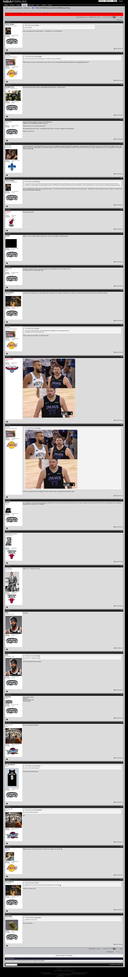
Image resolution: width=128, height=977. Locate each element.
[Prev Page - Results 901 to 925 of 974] (101, 17)
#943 (122, 652)
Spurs (18, 5)
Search (44, 5)
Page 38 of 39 (92, 17)
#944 (122, 694)
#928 (122, 84)
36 (110, 17)
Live (38, 5)
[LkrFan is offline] (9, 856)
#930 (122, 143)
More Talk (31, 5)
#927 (122, 53)
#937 (122, 356)
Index (6, 8)
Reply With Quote (119, 48)
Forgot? (121, 1)
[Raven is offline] (8, 509)
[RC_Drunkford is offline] (12, 778)
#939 (122, 500)
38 (114, 17)
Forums (12, 5)
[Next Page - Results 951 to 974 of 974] (118, 17)
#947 (122, 806)
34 (106, 17)
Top (122, 951)
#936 (122, 325)
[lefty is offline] (13, 625)
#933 (122, 233)
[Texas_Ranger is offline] (8, 30)
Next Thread (69, 955)
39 (116, 17)
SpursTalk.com (113, 964)
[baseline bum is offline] (13, 95)
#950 (122, 914)
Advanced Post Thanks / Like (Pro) (56, 972)
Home (6, 5)
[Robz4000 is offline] (11, 925)
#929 (122, 119)
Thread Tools (119, 19)
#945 (122, 722)
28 (104, 17)
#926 (122, 21)
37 (112, 17)
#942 (122, 610)
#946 (122, 762)
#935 (122, 290)
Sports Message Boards (16, 8)
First (99, 17)
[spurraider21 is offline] (13, 301)
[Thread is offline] (10, 62)
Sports (24, 5)
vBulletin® (63, 969)
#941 (122, 566)
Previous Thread (60, 955)
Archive (119, 964)
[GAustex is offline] (8, 702)
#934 (122, 266)
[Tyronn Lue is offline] (13, 736)
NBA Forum (27, 8)
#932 (122, 209)
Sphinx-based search (67, 976)
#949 (122, 879)
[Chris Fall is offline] (11, 154)
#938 (122, 424)
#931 (122, 178)
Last (120, 17)
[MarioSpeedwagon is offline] (8, 542)
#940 (122, 531)
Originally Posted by (33, 25)
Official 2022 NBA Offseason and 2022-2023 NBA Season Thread (53, 8)
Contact (50, 5)
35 (108, 17)
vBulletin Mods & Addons (67, 972)
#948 (122, 846)
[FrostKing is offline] (12, 582)
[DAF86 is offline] (11, 243)
